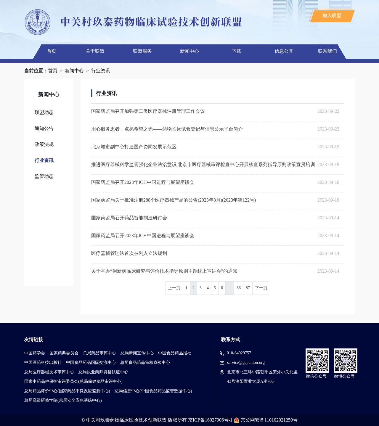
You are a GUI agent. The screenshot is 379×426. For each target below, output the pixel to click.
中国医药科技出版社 (43, 362)
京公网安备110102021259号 (269, 419)
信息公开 (283, 51)
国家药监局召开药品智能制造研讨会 (129, 217)
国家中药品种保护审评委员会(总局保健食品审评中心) (73, 381)
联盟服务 (142, 51)
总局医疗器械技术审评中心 (49, 372)
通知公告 (44, 128)
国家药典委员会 (63, 353)
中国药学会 (34, 353)
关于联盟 (95, 51)
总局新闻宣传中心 (137, 353)
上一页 (174, 288)
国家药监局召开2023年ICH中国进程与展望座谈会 (142, 182)
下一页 (261, 288)
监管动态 (44, 176)
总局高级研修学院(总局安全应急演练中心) (63, 400)
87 (248, 288)
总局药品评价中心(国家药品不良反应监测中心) (67, 391)
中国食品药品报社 (174, 353)
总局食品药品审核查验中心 (145, 362)
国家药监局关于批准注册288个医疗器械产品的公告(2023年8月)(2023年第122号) (173, 199)
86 (239, 288)
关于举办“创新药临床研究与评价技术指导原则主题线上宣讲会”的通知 (164, 271)
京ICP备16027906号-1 (210, 419)
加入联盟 (331, 15)
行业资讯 (100, 70)
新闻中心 (189, 51)
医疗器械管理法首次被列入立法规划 (129, 253)
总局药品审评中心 (99, 353)
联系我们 (327, 51)
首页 (51, 51)
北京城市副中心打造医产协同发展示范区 (133, 146)
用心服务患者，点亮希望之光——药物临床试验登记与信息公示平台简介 (167, 128)
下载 (236, 51)
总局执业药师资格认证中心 (103, 372)
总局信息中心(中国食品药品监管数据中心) (153, 391)
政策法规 (44, 144)
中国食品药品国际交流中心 (91, 362)
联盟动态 (44, 112)
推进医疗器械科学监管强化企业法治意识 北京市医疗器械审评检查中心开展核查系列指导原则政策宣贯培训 (203, 164)
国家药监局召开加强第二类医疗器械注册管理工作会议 (148, 111)
